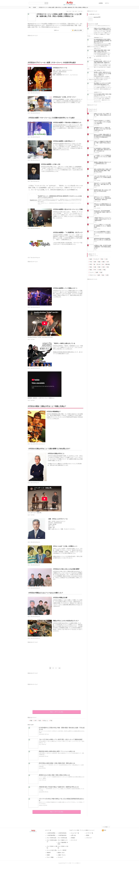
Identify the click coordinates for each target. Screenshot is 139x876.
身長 (95, 302)
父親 (95, 307)
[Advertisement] (43, 46)
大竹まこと (45, 720)
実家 (99, 307)
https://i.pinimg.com (35, 482)
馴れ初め (108, 304)
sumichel (40, 805)
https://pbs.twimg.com (35, 92)
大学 (35, 720)
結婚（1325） (69, 11)
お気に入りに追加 (78, 30)
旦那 (101, 312)
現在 (102, 299)
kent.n (40, 744)
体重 (97, 312)
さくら (95, 121)
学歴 (91, 304)
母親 (31, 720)
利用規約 (73, 837)
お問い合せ (73, 835)
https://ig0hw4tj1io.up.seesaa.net (38, 443)
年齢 (91, 307)
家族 (99, 302)
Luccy (95, 68)
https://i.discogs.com (35, 181)
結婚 (91, 299)
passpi (40, 768)
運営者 (87, 835)
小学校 (99, 310)
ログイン (107, 3)
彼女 (103, 315)
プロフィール (93, 315)
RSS (105, 830)
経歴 (99, 315)
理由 (104, 310)
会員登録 (101, 3)
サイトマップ (74, 840)
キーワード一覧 (89, 833)
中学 (95, 310)
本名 (108, 307)
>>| (59, 668)
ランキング (96, 299)
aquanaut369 (41, 734)
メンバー (92, 312)
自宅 (107, 315)
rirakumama (96, 57)
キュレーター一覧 (75, 833)
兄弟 (40, 720)
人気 (106, 299)
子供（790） (80, 11)
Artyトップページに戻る (56, 712)
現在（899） (75, 11)
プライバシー (89, 837)
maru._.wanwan (97, 90)
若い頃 (98, 304)
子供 (51, 720)
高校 (103, 302)
